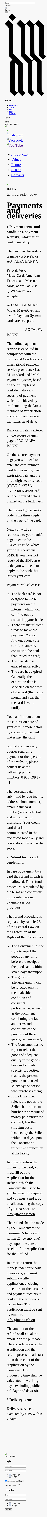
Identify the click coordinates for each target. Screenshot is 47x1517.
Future (11, 110)
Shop (11, 112)
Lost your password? (12, 1485)
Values (11, 107)
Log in (21, 1481)
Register (8, 1510)
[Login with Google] (27, 1475)
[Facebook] (15, 140)
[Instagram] (15, 135)
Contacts (12, 114)
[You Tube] (15, 145)
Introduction (13, 105)
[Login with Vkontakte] (27, 1477)
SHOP (16, 170)
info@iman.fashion (21, 1214)
